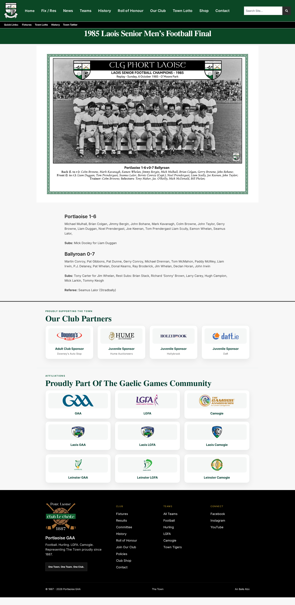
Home (29, 11)
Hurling (168, 527)
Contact (222, 11)
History (104, 11)
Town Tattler (70, 24)
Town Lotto (183, 11)
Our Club (158, 11)
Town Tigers (172, 547)
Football (169, 520)
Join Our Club (126, 547)
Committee (124, 527)
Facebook (217, 514)
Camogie (169, 540)
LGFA (167, 534)
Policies (121, 554)
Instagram (217, 520)
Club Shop (123, 560)
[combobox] (263, 10)
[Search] (286, 10)
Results (121, 520)
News (68, 11)
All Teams (170, 514)
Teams (85, 11)
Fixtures (27, 24)
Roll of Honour (130, 11)
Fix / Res (48, 11)
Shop (204, 11)
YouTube (216, 527)
